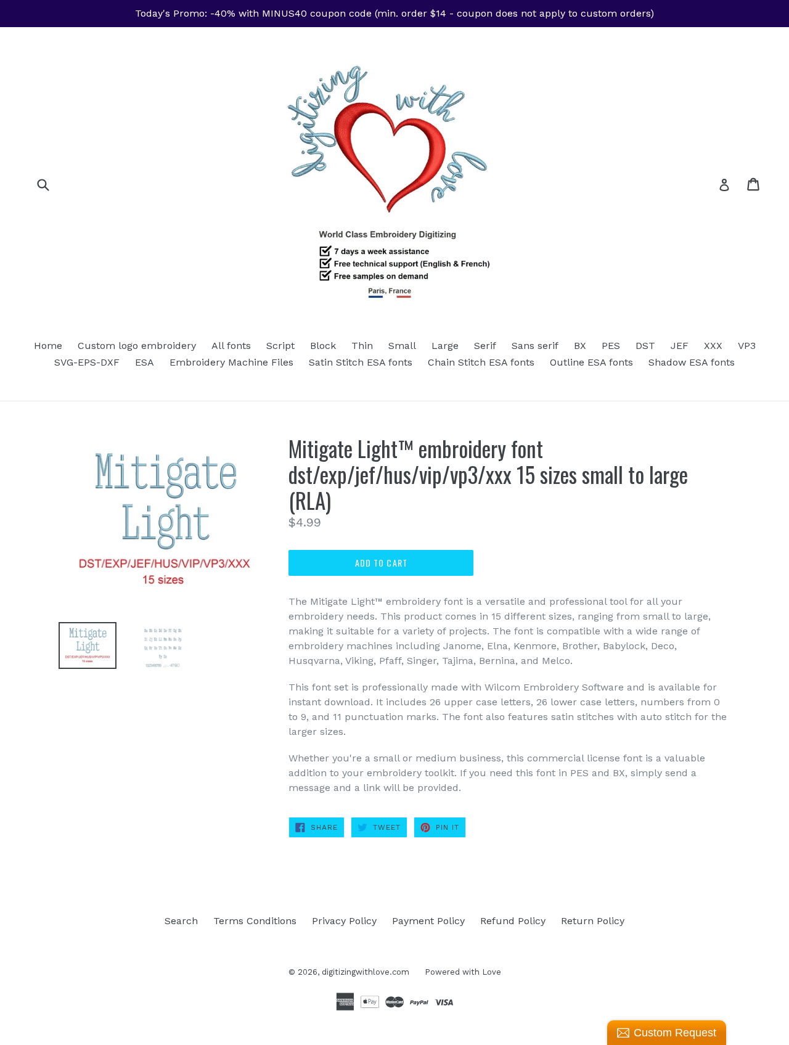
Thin (362, 345)
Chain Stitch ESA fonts (481, 362)
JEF (680, 345)
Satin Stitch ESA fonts (360, 362)
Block (323, 345)
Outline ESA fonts (591, 362)
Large (445, 345)
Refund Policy (513, 921)
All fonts (231, 345)
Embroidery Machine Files (231, 362)
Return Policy (592, 921)
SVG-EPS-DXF (87, 362)
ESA (144, 362)
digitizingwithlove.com (365, 972)
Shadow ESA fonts (691, 362)
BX (580, 345)
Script (280, 345)
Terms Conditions (254, 921)
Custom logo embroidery (137, 345)
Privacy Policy (344, 921)
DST (645, 345)
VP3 (747, 345)
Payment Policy (428, 921)
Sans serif (535, 345)
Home (48, 345)
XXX (713, 345)
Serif (485, 345)
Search (181, 921)
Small (402, 345)
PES (611, 345)
